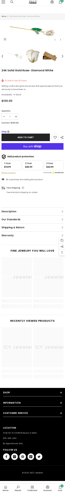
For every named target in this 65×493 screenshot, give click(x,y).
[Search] (12, 2)
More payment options (32, 151)
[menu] (3, 2)
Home (4, 16)
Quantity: (6, 111)
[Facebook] (6, 456)
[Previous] (55, 39)
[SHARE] (61, 137)
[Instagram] (14, 456)
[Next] (60, 39)
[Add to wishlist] (55, 137)
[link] (17, 301)
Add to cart (26, 137)
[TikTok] (31, 456)
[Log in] (52, 2)
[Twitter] (39, 456)
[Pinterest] (22, 456)
